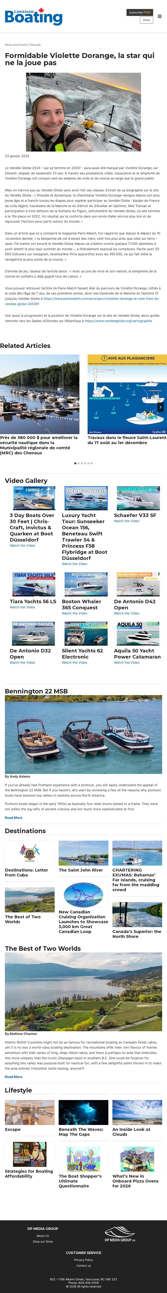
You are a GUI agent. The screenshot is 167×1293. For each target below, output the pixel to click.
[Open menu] (159, 16)
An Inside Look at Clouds (131, 1132)
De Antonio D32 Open (30, 654)
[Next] (160, 407)
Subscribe (139, 12)
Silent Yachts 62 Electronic (82, 654)
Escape (13, 1129)
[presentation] (39, 394)
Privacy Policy (83, 1260)
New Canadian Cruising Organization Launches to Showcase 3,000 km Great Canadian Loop (83, 922)
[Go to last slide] (6, 407)
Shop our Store (43, 1241)
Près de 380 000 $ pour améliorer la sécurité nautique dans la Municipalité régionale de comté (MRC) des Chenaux (39, 445)
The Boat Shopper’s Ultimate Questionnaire (80, 1181)
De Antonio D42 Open (135, 605)
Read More (13, 818)
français (35, 44)
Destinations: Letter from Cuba (26, 872)
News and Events (16, 44)
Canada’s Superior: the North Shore (136, 934)
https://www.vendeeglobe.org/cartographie (118, 321)
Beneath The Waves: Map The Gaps (81, 1132)
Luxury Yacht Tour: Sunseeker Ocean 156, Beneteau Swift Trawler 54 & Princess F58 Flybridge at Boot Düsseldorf (84, 536)
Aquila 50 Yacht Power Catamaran (137, 654)
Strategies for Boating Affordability (29, 1174)
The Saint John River (81, 870)
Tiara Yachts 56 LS (33, 601)
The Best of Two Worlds (23, 919)
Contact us (83, 1265)
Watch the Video (22, 545)
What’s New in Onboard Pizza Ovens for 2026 (135, 1181)
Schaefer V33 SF (135, 515)
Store (146, 20)
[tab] (75, 463)
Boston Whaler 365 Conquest (81, 605)
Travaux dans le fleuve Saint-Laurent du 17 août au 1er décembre (127, 440)
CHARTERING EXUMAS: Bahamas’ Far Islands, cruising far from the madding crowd (135, 880)
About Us (43, 1235)
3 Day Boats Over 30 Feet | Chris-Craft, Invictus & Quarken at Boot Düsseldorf (32, 527)
